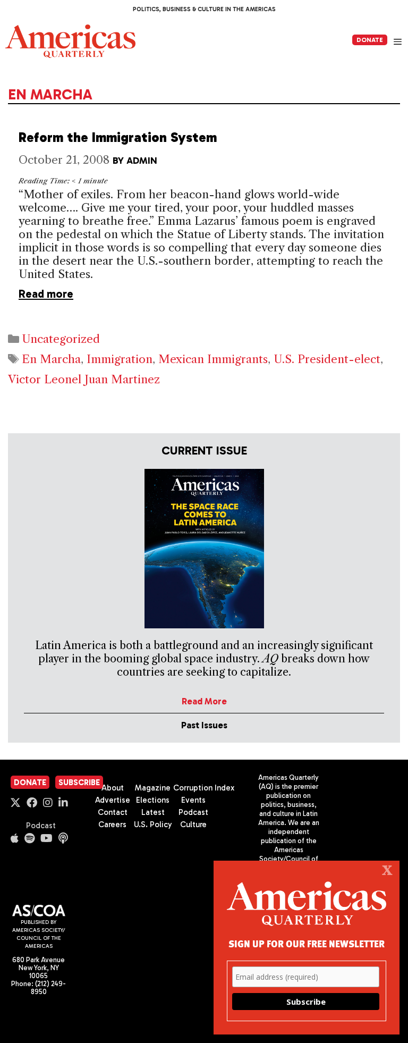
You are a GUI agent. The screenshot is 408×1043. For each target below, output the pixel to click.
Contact (113, 812)
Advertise (112, 800)
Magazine (153, 788)
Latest (153, 812)
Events (193, 800)
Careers (112, 824)
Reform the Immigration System (118, 137)
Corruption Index (203, 788)
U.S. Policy (153, 824)
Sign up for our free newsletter (306, 943)
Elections (152, 800)
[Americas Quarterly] (70, 41)
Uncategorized (61, 339)
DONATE (369, 40)
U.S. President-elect (327, 359)
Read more (46, 293)
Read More (204, 701)
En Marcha (51, 359)
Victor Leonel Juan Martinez (84, 379)
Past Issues (204, 725)
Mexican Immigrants (213, 359)
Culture (193, 824)
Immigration (119, 359)
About (112, 788)
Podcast (41, 825)
